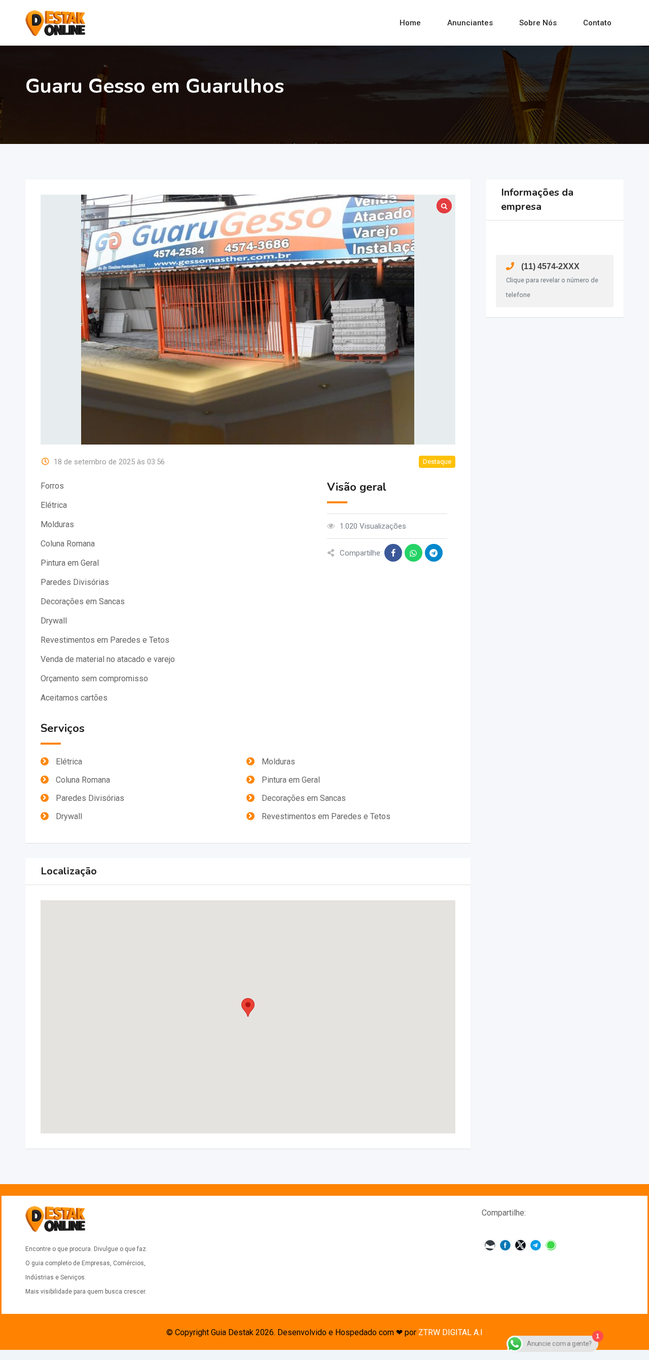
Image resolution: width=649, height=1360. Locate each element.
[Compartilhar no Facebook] (393, 553)
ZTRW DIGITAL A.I (450, 1332)
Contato (597, 22)
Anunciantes (470, 22)
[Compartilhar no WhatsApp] (413, 553)
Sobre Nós (538, 22)
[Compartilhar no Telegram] (434, 553)
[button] (248, 1007)
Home (410, 22)
